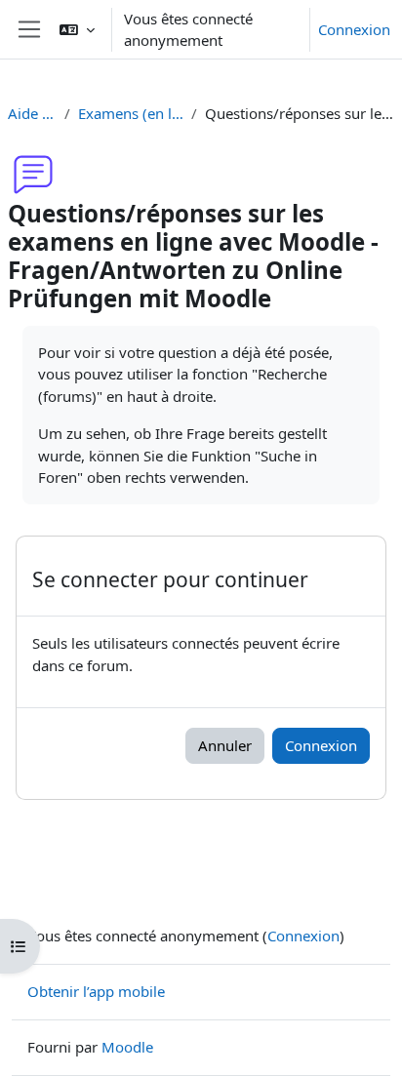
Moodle (127, 1046)
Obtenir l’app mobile (96, 991)
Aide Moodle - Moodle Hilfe (32, 113)
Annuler (225, 745)
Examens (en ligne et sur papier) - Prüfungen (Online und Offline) (130, 113)
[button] (77, 29)
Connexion (354, 29)
